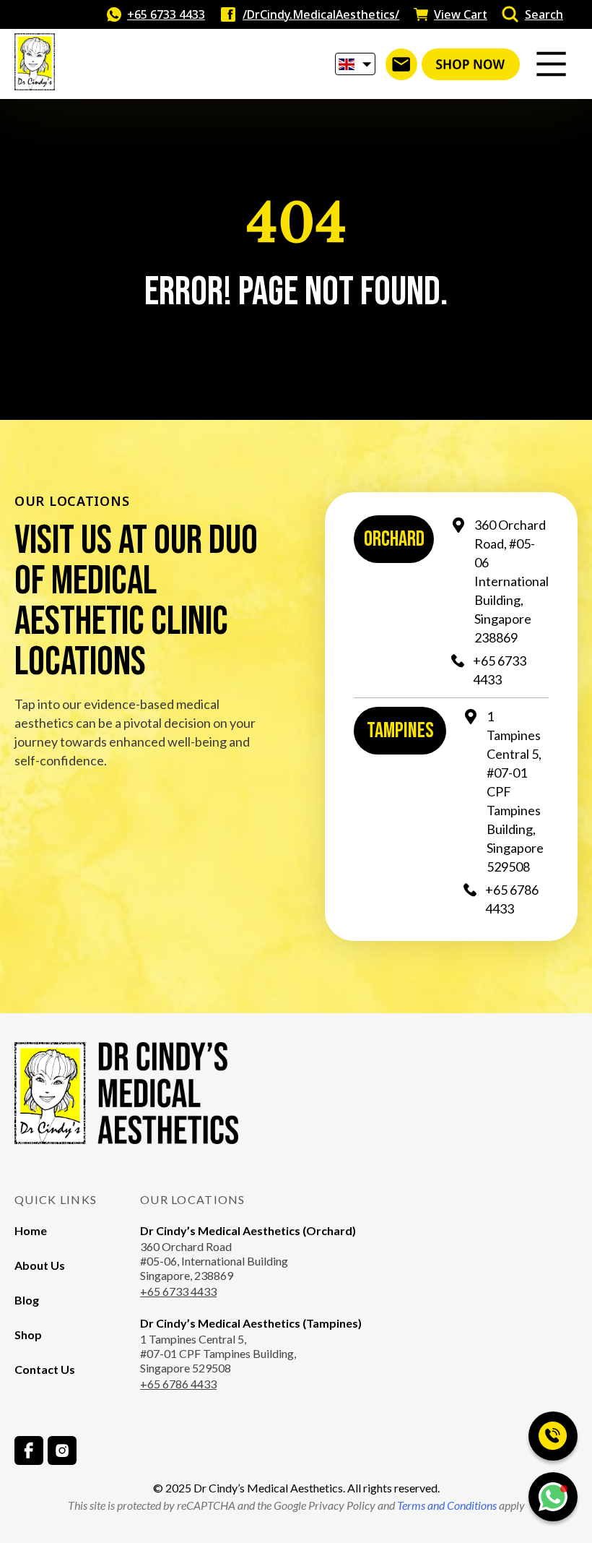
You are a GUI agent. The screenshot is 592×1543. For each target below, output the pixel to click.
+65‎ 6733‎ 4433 (166, 14)
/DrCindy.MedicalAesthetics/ (321, 14)
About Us (39, 1265)
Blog (26, 1300)
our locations (71, 501)
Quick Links (55, 1199)
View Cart (460, 14)
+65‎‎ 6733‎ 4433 (178, 1291)
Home (30, 1230)
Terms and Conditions (446, 1505)
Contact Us (44, 1369)
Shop (28, 1334)
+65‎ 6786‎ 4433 (512, 899)
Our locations (192, 1199)
